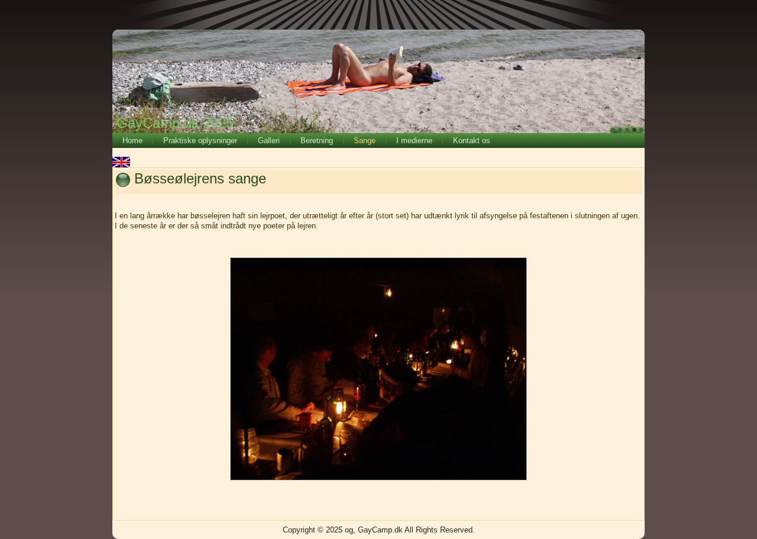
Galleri (269, 140)
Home (132, 140)
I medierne (414, 140)
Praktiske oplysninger (200, 140)
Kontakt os (471, 140)
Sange (365, 140)
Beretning (316, 140)
